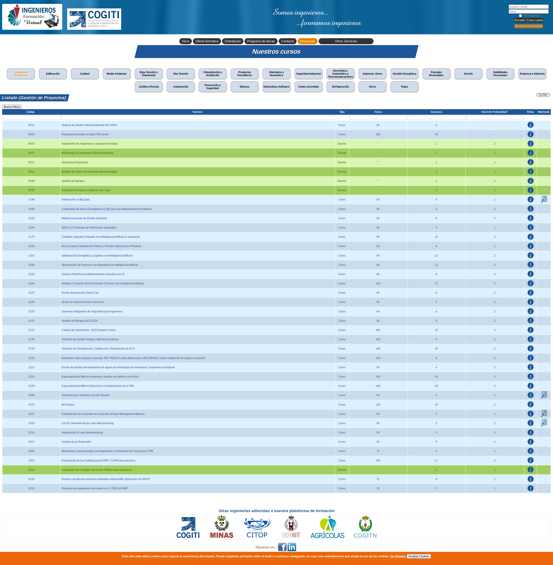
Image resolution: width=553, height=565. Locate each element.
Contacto (287, 41)
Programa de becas (261, 41)
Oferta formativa (206, 41)
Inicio (185, 41)
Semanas (436, 111)
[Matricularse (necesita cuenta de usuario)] (543, 201)
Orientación (233, 41)
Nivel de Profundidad (494, 111)
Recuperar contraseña (528, 26)
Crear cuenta (535, 20)
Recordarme (531, 15)
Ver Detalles (398, 556)
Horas (378, 111)
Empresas (307, 41)
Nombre (198, 111)
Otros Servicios (346, 41)
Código (30, 111)
